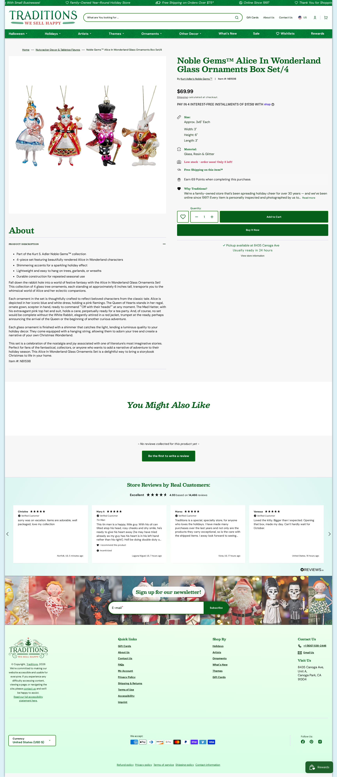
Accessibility (126, 696)
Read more (308, 197)
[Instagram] (320, 741)
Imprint (122, 702)
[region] (168, 534)
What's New (220, 664)
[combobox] (163, 17)
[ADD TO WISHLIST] (183, 217)
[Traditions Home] (43, 18)
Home (25, 49)
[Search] (237, 17)
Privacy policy (143, 764)
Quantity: (195, 208)
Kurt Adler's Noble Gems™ (196, 78)
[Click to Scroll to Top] (330, 754)
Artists (217, 652)
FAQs (121, 664)
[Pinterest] (311, 741)
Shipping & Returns (130, 683)
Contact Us (125, 658)
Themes (218, 671)
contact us (30, 688)
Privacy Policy (127, 677)
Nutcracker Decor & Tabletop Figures (58, 49)
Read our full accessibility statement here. (28, 698)
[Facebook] (303, 741)
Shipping (182, 97)
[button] (315, 17)
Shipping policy (185, 764)
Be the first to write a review (168, 456)
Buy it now (252, 230)
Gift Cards (124, 646)
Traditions (32, 664)
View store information (252, 255)
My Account (125, 671)
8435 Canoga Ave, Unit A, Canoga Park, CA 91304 (311, 673)
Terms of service (163, 764)
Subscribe (216, 607)
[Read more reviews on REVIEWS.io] (312, 570)
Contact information (207, 764)
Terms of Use (126, 689)
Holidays (218, 646)
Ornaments (220, 658)
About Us (123, 652)
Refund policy (125, 764)
